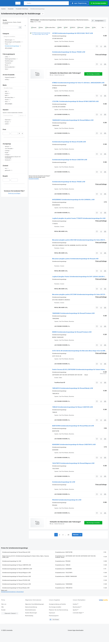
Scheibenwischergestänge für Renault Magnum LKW (16, 572)
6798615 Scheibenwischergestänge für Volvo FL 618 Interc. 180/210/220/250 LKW (78, 82)
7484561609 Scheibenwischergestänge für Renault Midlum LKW (72, 120)
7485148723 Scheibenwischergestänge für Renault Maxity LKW (72, 388)
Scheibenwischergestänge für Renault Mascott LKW (16, 552)
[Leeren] (25, 25)
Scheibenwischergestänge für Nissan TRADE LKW (68, 52)
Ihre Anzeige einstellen (93, 74)
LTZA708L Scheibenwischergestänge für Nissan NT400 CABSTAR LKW (75, 101)
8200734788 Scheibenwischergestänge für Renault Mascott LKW (73, 426)
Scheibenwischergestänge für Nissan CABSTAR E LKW (17, 568)
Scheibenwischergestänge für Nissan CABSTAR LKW (69, 159)
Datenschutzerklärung (31, 607)
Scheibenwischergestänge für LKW (63, 482)
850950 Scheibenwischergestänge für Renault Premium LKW (71, 332)
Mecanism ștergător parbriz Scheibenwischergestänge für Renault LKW (75, 258)
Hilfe (2, 607)
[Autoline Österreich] (7, 3)
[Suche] (25, 3)
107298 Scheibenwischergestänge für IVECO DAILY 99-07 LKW (72, 33)
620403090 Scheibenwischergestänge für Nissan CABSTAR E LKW (74, 444)
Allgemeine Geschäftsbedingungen (34, 604)
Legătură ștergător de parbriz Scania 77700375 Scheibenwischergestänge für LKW (78, 218)
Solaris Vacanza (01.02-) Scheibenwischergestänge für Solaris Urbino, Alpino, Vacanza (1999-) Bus (25, 556)
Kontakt (3, 610)
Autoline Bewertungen (31, 612)
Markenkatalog (29, 615)
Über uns (3, 604)
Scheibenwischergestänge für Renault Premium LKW (16, 576)
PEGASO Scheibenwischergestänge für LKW (66, 500)
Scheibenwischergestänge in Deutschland (12, 591)
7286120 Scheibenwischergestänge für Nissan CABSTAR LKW (72, 407)
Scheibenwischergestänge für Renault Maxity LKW (15, 588)
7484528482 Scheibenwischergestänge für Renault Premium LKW (73, 313)
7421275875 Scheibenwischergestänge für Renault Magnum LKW (73, 463)
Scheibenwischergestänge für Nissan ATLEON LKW (69, 142)
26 (68, 535)
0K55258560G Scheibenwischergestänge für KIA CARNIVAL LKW (73, 199)
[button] (101, 46)
